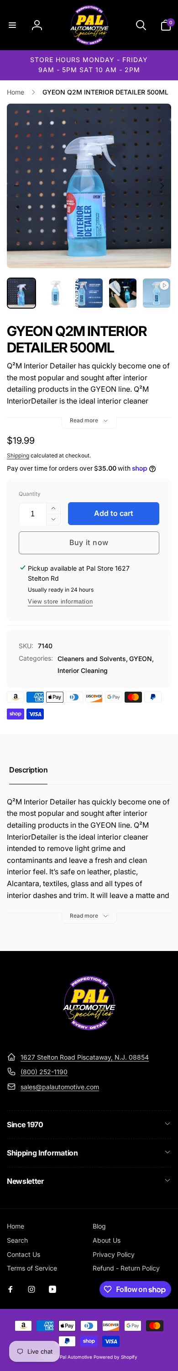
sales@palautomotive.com (60, 1087)
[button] (12, 25)
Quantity (30, 494)
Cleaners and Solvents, (93, 658)
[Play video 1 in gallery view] (156, 293)
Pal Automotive (76, 1357)
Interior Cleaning (83, 670)
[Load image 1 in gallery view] (21, 293)
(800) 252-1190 (44, 1072)
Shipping (18, 455)
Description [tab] (28, 769)
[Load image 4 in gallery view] (122, 293)
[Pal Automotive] (89, 1034)
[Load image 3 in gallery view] (89, 293)
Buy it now (89, 542)
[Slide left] (16, 185)
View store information (60, 601)
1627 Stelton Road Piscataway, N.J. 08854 (85, 1057)
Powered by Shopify (115, 1357)
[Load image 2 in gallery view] (55, 293)
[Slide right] (161, 185)
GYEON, (141, 658)
